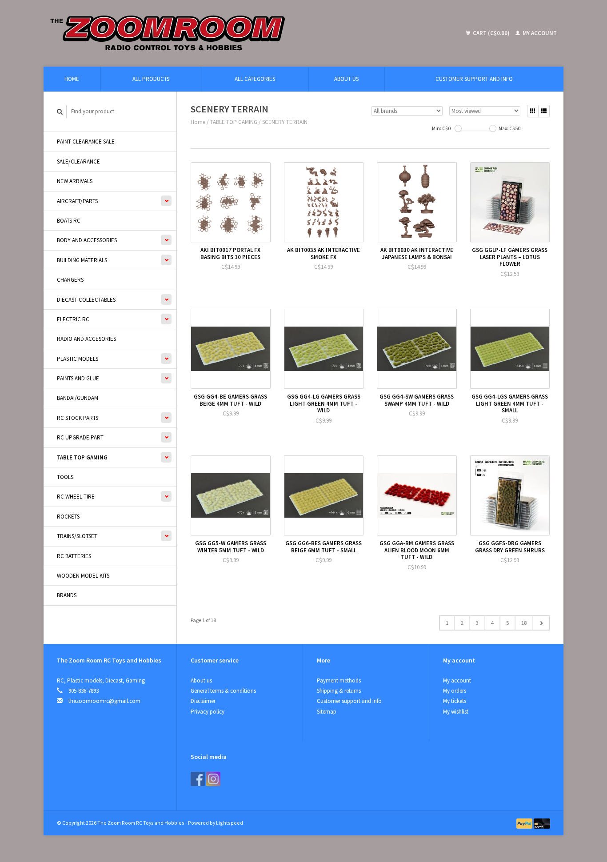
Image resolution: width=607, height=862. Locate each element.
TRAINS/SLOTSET (77, 536)
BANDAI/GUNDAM (77, 398)
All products (150, 79)
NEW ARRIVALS (74, 181)
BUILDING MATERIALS (82, 260)
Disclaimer (203, 701)
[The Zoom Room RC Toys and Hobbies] (232, 33)
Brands (66, 595)
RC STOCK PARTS (77, 418)
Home (71, 79)
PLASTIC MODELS (77, 359)
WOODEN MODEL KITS (83, 575)
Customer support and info (474, 79)
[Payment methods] (525, 822)
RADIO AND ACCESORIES (86, 339)
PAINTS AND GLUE (78, 378)
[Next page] (541, 623)
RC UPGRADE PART (80, 437)
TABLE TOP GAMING (82, 457)
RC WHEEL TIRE (76, 496)
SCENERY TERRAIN (284, 122)
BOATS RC (68, 220)
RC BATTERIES (74, 556)
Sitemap (326, 711)
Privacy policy (207, 711)
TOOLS (65, 477)
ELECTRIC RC (73, 319)
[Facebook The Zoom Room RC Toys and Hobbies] (198, 779)
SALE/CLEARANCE (78, 161)
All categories (255, 79)
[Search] (60, 111)
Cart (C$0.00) (491, 33)
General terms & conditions (223, 690)
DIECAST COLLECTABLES (86, 299)
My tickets (454, 701)
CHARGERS (70, 279)
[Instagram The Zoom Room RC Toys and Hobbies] (213, 779)
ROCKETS (68, 516)
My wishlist (455, 711)
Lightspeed (229, 822)
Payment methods (339, 680)
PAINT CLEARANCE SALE (86, 141)
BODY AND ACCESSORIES (87, 240)
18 (524, 622)
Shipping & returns (339, 690)
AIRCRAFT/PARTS (77, 201)
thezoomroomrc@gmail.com (104, 701)
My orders (454, 690)
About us (346, 79)
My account (539, 33)
